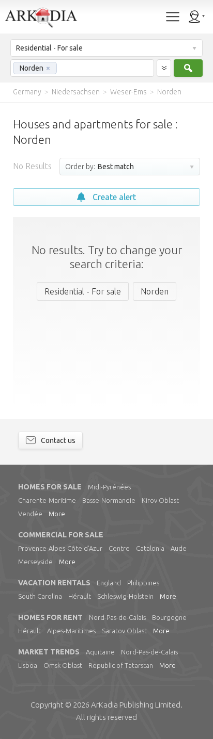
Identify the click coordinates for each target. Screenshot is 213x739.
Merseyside (35, 561)
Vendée (30, 513)
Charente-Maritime (47, 500)
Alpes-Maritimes (71, 630)
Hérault (79, 596)
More (57, 513)
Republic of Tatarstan (120, 665)
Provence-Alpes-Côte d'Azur (60, 548)
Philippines (143, 582)
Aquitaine (100, 651)
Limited (135, 704)
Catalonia (150, 548)
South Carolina (40, 596)
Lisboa (27, 665)
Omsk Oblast (62, 665)
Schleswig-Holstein (125, 596)
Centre (119, 548)
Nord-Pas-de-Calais (117, 617)
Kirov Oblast (160, 500)
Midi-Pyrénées (109, 486)
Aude (179, 548)
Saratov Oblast (124, 630)
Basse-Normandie (108, 500)
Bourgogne (169, 617)
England (109, 582)
